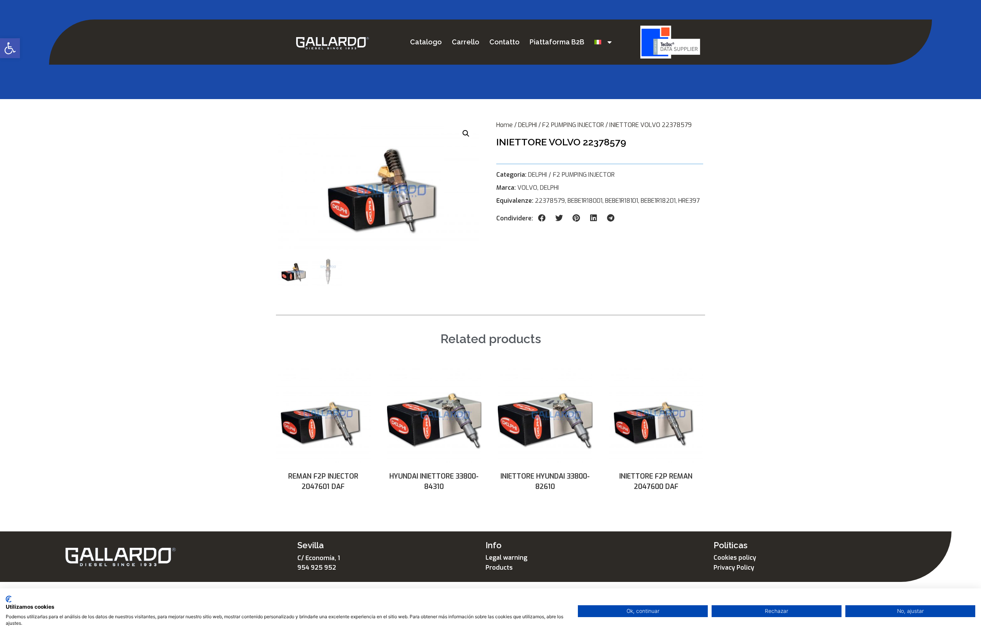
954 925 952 (316, 568)
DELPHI (527, 125)
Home (504, 125)
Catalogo (426, 42)
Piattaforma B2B (557, 42)
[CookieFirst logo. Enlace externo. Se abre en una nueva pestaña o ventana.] (8, 599)
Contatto (504, 42)
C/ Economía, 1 (318, 558)
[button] (10, 48)
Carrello (465, 42)
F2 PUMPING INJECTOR (573, 125)
